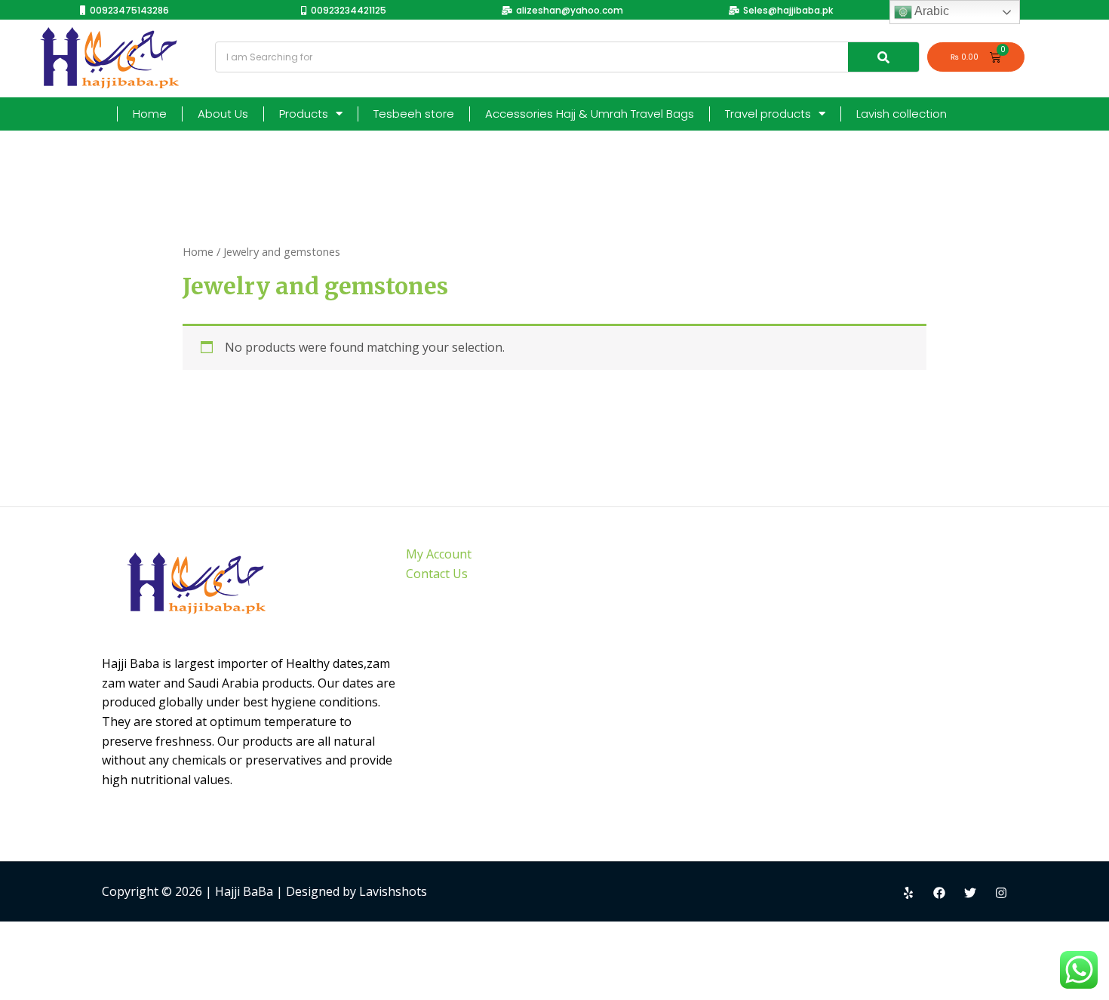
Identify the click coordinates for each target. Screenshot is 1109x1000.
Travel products (768, 114)
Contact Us (437, 573)
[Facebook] (939, 893)
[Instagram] (1001, 893)
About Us (223, 114)
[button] (124, 10)
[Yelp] (908, 893)
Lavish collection (901, 114)
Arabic (930, 11)
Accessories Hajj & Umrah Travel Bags (589, 114)
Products (303, 114)
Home (150, 114)
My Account (439, 554)
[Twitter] (970, 893)
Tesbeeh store (413, 114)
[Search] (883, 57)
